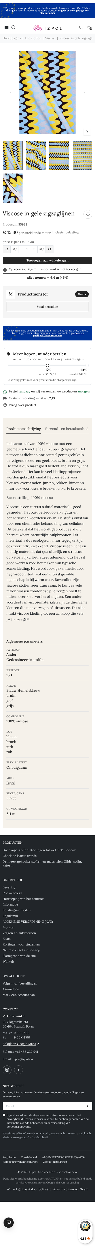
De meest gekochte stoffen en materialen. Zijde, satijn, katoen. (42, 863)
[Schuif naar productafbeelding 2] (36, 155)
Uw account (14, 976)
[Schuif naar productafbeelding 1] (13, 155)
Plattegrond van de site (19, 956)
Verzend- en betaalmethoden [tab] (69, 429)
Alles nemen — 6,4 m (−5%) (47, 277)
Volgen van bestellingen (20, 983)
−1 (7, 249)
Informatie (10, 904)
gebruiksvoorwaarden (59, 1115)
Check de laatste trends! (20, 856)
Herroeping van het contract (23, 899)
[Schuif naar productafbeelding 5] (13, 188)
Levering (9, 887)
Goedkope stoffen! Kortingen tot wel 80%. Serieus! (39, 850)
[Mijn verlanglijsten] (81, 27)
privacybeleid (15, 1119)
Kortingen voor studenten (21, 944)
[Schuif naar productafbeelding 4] (83, 155)
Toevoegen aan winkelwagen (47, 260)
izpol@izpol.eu (23, 1059)
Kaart (6, 939)
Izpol (10, 783)
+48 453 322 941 (26, 1052)
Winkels (8, 961)
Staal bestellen (47, 307)
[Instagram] (7, 1069)
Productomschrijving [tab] (23, 429)
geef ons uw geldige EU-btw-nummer (64, 11)
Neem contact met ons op (21, 950)
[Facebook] (18, 1069)
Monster (9, 927)
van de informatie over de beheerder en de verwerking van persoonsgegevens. (48, 1122)
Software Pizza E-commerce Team (63, 1189)
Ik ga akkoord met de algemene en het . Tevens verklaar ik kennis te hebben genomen (48, 1121)
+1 (49, 249)
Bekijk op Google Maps (19, 1044)
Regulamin (10, 916)
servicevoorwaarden (28, 1182)
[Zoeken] (13, 27)
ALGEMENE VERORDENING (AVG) (28, 922)
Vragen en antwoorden (19, 933)
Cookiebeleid (12, 893)
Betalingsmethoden (17, 910)
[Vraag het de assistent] (9, 1222)
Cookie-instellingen (55, 1161)
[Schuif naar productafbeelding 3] (59, 155)
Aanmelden (11, 989)
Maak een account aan (19, 995)
